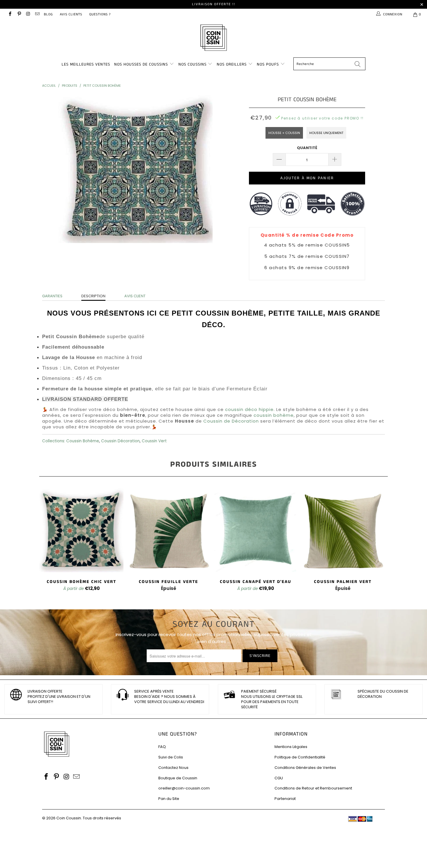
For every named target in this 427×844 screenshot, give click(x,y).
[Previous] (47, 543)
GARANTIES (52, 296)
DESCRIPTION (93, 296)
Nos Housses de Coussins (141, 64)
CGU (278, 778)
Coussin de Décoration (231, 421)
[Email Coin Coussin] (37, 14)
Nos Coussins (192, 64)
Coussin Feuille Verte (168, 530)
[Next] (379, 543)
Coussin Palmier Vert (343, 530)
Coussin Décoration (120, 441)
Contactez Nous (173, 767)
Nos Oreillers (232, 64)
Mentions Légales (290, 746)
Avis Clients (71, 14)
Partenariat (285, 798)
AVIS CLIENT (135, 296)
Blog (48, 14)
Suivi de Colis (170, 757)
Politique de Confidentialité (299, 757)
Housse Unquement (326, 133)
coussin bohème (274, 415)
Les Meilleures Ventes (86, 64)
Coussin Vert (154, 441)
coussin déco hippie (249, 409)
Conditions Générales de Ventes (305, 767)
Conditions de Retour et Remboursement (313, 788)
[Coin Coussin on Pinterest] (18, 14)
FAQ (162, 746)
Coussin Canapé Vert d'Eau (256, 530)
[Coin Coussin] (213, 38)
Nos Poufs (268, 64)
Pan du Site (168, 798)
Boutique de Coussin (177, 778)
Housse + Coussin (284, 133)
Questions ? (100, 14)
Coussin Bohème (82, 441)
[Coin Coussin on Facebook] (9, 14)
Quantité (307, 148)
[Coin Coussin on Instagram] (28, 14)
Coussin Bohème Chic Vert (81, 530)
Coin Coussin (68, 818)
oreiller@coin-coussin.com (184, 788)
